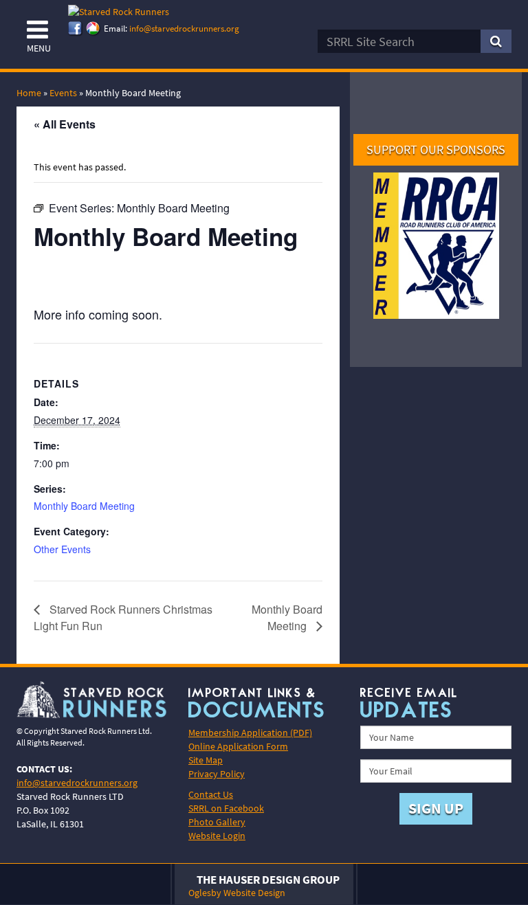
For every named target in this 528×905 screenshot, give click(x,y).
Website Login (216, 835)
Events (63, 93)
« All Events (65, 124)
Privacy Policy (216, 774)
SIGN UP (435, 808)
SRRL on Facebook (226, 808)
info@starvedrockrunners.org (184, 28)
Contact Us (210, 794)
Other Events (62, 549)
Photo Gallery (216, 822)
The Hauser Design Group (268, 879)
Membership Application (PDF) (250, 732)
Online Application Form (238, 746)
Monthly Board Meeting (84, 506)
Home (28, 93)
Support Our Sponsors (435, 149)
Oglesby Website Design (236, 892)
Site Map (205, 760)
